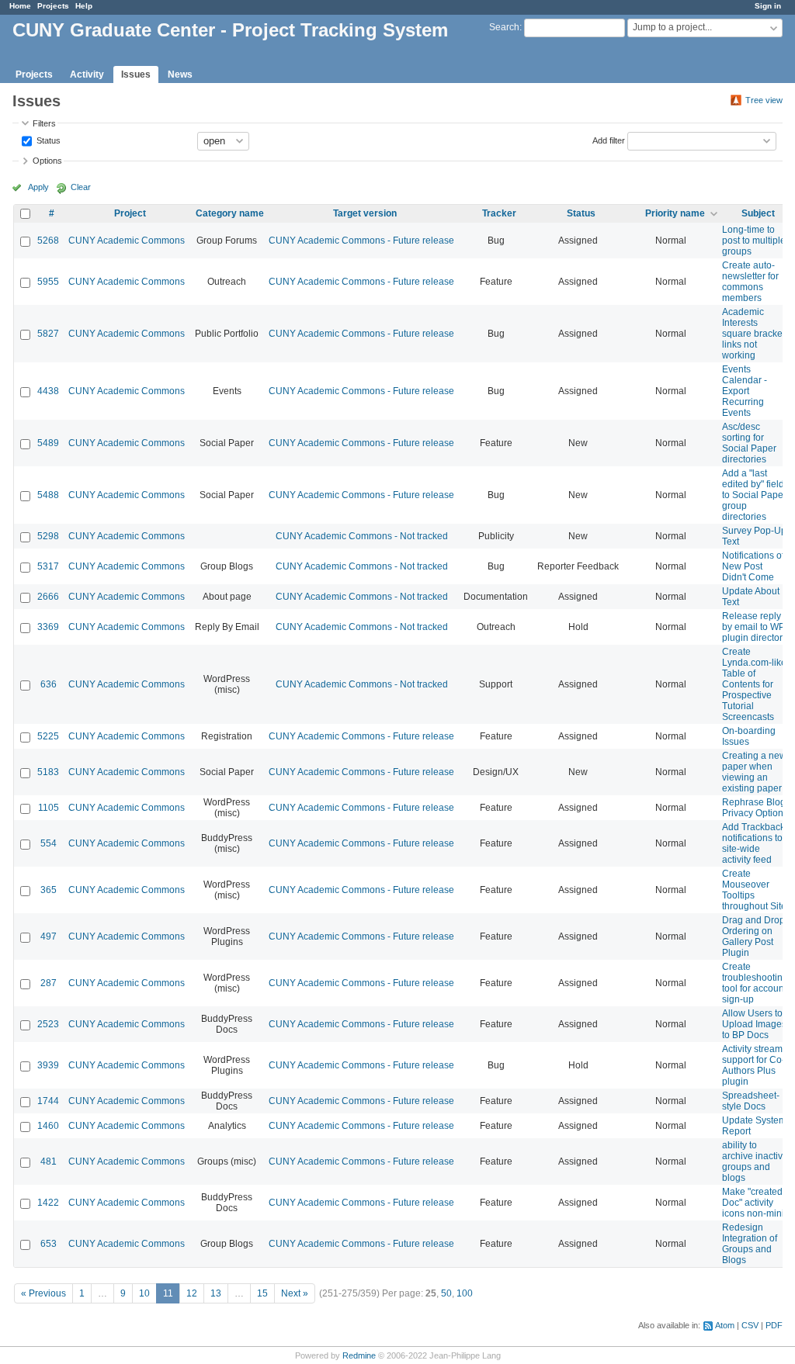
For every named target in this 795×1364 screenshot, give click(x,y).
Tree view (764, 100)
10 (144, 1293)
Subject (758, 213)
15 (262, 1293)
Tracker (499, 213)
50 (446, 1293)
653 (48, 1243)
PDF (774, 1325)
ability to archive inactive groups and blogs (755, 1161)
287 (48, 983)
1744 (48, 1101)
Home (20, 6)
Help (83, 6)
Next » (294, 1293)
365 (48, 890)
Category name (230, 213)
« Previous (43, 1293)
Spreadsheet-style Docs (750, 1101)
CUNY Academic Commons (126, 240)
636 (48, 684)
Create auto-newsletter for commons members (750, 281)
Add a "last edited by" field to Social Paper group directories (754, 495)
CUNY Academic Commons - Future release (361, 240)
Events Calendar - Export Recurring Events (744, 391)
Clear (81, 187)
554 (48, 843)
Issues (136, 74)
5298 (48, 536)
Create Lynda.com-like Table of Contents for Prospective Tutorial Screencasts (754, 684)
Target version (365, 213)
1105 (48, 807)
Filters (44, 123)
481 (48, 1161)
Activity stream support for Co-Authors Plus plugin (753, 1065)
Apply (38, 187)
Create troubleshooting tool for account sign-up (755, 983)
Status (47, 139)
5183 (48, 772)
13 (215, 1293)
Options (47, 160)
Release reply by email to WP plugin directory (754, 627)
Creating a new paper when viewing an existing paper (754, 772)
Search (504, 27)
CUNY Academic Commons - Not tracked (362, 536)
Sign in (768, 6)
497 (48, 936)
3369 (48, 626)
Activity (87, 74)
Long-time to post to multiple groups (754, 240)
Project (130, 213)
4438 (48, 391)
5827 (48, 333)
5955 (48, 281)
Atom (724, 1325)
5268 (48, 240)
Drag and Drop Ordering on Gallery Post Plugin (753, 936)
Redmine (359, 1355)
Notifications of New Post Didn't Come (753, 566)
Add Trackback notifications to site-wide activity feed (753, 843)
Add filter (608, 139)
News (180, 74)
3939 (48, 1065)
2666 (48, 596)
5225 (48, 736)
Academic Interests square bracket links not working (753, 333)
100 (465, 1293)
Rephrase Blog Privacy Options (755, 808)
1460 (48, 1125)
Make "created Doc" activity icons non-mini (753, 1202)
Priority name (675, 213)
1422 (48, 1202)
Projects (53, 6)
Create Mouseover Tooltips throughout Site (754, 890)
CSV (750, 1325)
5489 (48, 443)
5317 (48, 566)
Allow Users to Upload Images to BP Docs (754, 1024)
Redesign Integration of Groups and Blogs (749, 1243)
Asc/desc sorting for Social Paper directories (749, 443)
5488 (48, 495)
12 (191, 1293)
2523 (48, 1024)
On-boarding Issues (749, 736)
